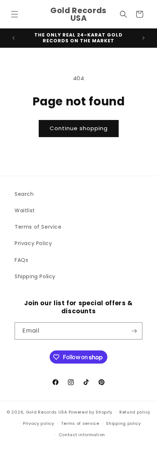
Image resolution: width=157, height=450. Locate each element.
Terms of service (80, 423)
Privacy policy (38, 423)
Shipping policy (123, 423)
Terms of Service (38, 226)
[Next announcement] (143, 38)
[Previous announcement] (13, 38)
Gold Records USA (46, 412)
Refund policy (134, 412)
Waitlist (25, 210)
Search (24, 194)
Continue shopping (79, 128)
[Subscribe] (134, 331)
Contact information (82, 435)
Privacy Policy (33, 243)
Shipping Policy (35, 276)
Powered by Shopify (91, 412)
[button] (15, 14)
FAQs (21, 260)
